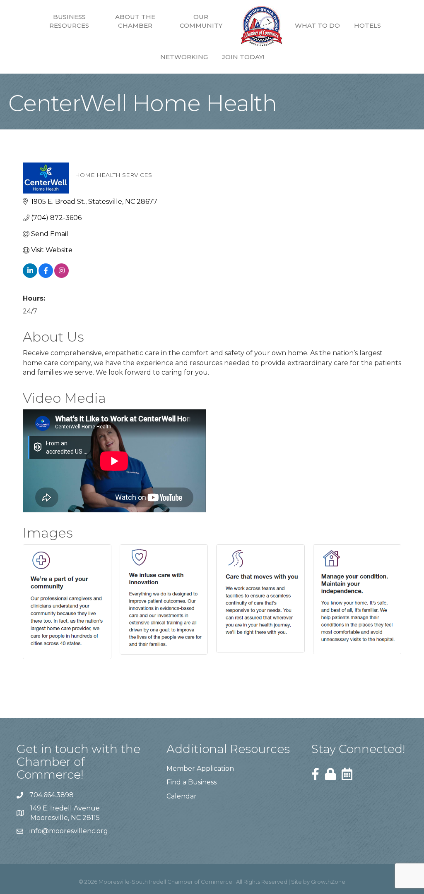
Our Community (201, 21)
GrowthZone (328, 881)
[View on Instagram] (61, 276)
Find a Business (191, 782)
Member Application (200, 768)
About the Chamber (135, 21)
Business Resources (69, 21)
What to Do (317, 25)
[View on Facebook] (46, 276)
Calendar (181, 796)
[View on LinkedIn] (30, 276)
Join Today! (243, 57)
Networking (184, 57)
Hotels (367, 25)
